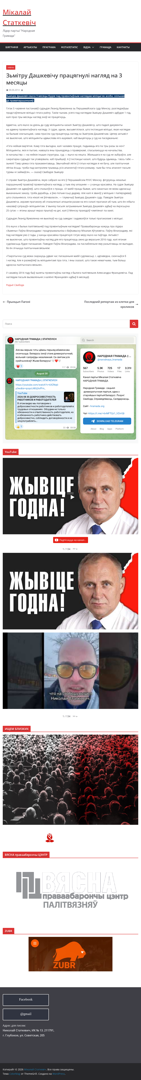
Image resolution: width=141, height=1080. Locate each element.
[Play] (72, 497)
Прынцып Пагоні (18, 302)
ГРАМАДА (105, 47)
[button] (92, 47)
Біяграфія (12, 47)
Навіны (11, 67)
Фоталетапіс (69, 47)
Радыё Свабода (15, 285)
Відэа (86, 47)
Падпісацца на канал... (72, 540)
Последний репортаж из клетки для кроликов (109, 304)
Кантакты (123, 47)
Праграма (49, 47)
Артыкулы (30, 47)
